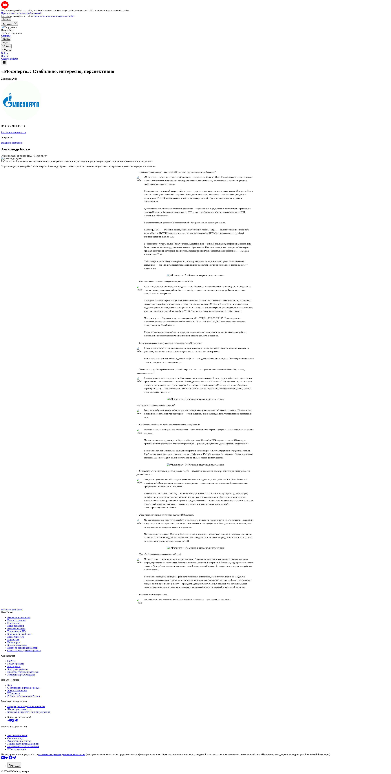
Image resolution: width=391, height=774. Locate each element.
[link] (6, 46)
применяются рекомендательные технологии (61, 754)
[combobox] (14, 765)
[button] (4, 53)
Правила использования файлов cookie (53, 16)
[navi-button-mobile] (4, 62)
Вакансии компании (11, 142)
